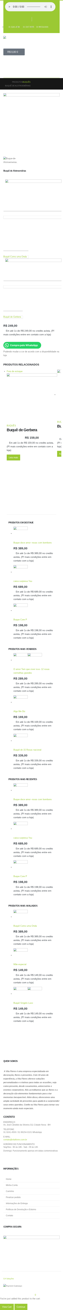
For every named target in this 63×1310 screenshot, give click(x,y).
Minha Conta (12, 1185)
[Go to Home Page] (6, 82)
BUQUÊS (11, 425)
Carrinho (10, 1191)
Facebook (7, 1158)
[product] (34, 534)
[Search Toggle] (8, 73)
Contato (9, 1215)
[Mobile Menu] (6, 63)
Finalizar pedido (13, 1197)
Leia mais (13, 457)
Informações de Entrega (17, 1203)
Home (8, 1179)
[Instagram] (35, 19)
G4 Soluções (8, 1279)
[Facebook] (28, 19)
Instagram (15, 1158)
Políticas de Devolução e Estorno (21, 1209)
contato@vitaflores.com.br (15, 1139)
